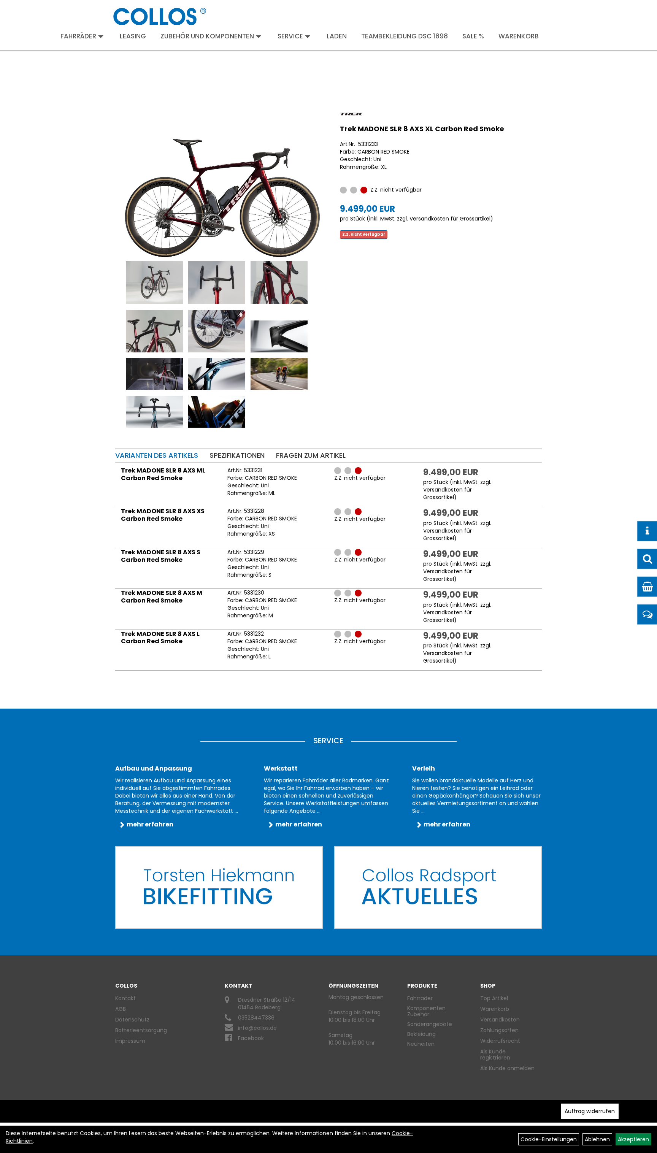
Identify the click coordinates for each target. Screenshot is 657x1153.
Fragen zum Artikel (311, 455)
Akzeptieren (633, 1139)
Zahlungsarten (499, 1030)
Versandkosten (500, 1019)
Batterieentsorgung (141, 1030)
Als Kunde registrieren (495, 1054)
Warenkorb (518, 36)
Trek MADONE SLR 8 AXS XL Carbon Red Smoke (422, 128)
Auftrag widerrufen (590, 1111)
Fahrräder (78, 36)
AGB (120, 1009)
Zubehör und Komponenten (207, 36)
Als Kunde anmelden (507, 1068)
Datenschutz (132, 1019)
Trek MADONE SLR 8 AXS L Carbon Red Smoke (160, 638)
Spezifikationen (237, 455)
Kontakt (125, 998)
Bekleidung (421, 1034)
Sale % (473, 36)
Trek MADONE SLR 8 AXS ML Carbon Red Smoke (163, 474)
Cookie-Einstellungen (549, 1139)
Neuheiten (421, 1044)
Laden (337, 36)
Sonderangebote (429, 1024)
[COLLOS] (159, 16)
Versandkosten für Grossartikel (449, 218)
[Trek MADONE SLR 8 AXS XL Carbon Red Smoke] (222, 185)
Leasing (133, 36)
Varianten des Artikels (156, 455)
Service (290, 36)
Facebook (251, 1038)
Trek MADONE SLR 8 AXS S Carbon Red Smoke (160, 556)
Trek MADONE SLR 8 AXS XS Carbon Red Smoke (163, 515)
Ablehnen (597, 1139)
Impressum (130, 1041)
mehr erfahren (150, 824)
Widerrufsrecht (500, 1041)
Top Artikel (494, 998)
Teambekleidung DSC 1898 (404, 36)
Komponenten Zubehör (426, 1011)
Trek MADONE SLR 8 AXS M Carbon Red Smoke (161, 596)
